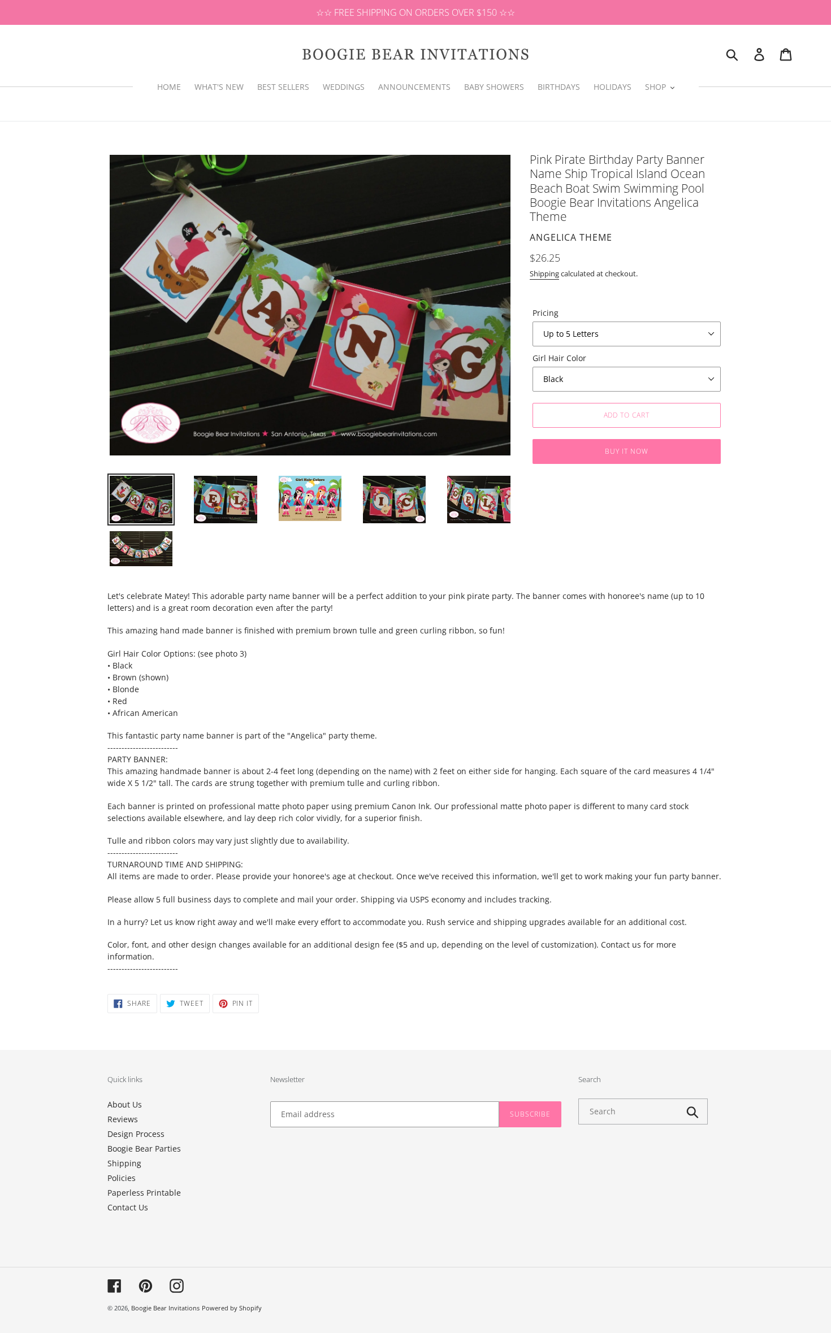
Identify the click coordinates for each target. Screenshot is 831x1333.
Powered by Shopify (232, 1308)
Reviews (122, 1119)
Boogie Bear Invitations (165, 1308)
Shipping (544, 273)
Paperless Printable (144, 1192)
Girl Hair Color (559, 358)
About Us (124, 1104)
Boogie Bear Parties (144, 1148)
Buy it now (626, 451)
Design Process (136, 1133)
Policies (121, 1178)
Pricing (546, 312)
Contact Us (127, 1207)
